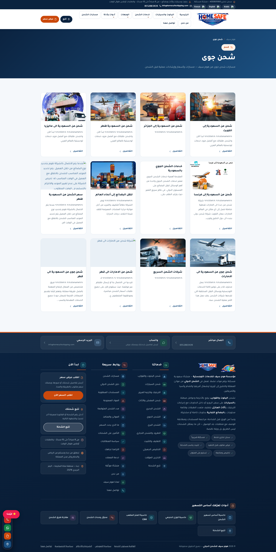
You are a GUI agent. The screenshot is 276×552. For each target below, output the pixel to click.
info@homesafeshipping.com (175, 6)
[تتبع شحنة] (7, 544)
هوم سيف (230, 40)
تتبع (65, 19)
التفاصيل (227, 151)
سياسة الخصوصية (64, 546)
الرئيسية (184, 15)
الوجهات (125, 15)
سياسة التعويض (103, 546)
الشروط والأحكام (84, 546)
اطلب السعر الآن (63, 395)
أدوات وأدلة (109, 15)
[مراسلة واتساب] (7, 527)
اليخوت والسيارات (164, 15)
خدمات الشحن (142, 15)
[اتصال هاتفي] (7, 519)
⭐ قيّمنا (11, 514)
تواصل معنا (169, 23)
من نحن (185, 23)
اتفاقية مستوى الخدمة (124, 546)
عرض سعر (48, 19)
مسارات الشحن (90, 15)
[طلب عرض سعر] (7, 536)
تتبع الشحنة (63, 427)
